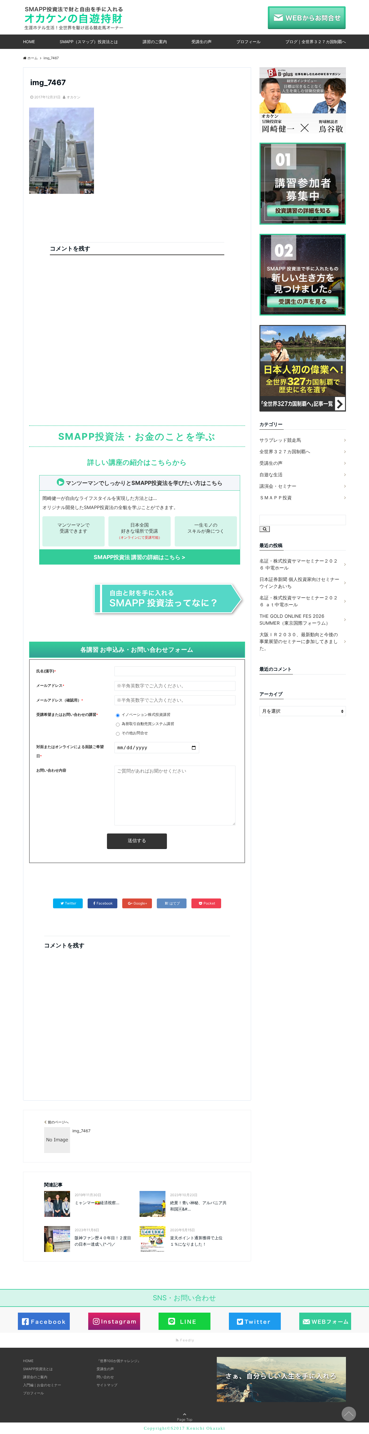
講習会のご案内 (35, 1377)
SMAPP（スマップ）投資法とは (89, 41)
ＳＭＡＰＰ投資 (275, 497)
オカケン (73, 97)
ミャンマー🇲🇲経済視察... (97, 1202)
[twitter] (255, 1326)
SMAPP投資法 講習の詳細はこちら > (139, 557)
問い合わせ (105, 1377)
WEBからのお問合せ (307, 17)
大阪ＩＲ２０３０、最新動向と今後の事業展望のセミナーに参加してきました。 (298, 641)
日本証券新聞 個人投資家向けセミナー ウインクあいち (299, 582)
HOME (29, 41)
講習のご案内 (155, 41)
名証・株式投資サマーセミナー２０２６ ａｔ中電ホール (298, 601)
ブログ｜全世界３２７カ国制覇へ (315, 41)
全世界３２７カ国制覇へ (284, 451)
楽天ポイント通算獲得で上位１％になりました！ (196, 1240)
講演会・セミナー (277, 486)
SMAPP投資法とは (38, 1369)
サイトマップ (107, 1385)
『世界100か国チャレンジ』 (119, 1361)
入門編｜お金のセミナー (42, 1385)
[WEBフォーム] (325, 1326)
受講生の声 (201, 41)
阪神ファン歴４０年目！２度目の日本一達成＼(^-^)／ (103, 1240)
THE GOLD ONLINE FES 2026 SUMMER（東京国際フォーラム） (294, 619)
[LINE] (184, 1326)
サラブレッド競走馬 (280, 440)
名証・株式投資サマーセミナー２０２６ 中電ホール (298, 564)
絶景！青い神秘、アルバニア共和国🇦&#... (198, 1205)
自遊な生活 (271, 474)
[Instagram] (114, 1326)
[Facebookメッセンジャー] (44, 1326)
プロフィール (248, 41)
